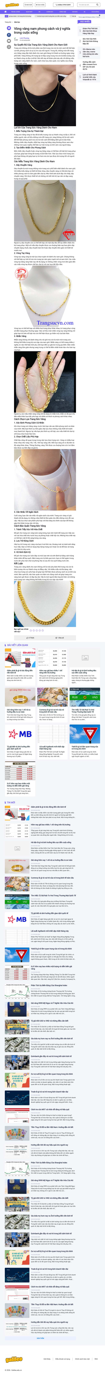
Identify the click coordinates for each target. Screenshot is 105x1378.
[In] (9, 47)
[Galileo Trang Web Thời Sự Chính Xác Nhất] (12, 5)
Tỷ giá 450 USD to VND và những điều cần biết (49, 1021)
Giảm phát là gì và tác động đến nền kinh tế (20, 671)
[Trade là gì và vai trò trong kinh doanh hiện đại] (17, 1098)
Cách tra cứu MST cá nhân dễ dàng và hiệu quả (50, 1109)
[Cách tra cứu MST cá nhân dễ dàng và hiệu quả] (17, 1115)
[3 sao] (37, 630)
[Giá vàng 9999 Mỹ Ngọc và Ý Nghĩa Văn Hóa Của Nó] (17, 1009)
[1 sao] (31, 630)
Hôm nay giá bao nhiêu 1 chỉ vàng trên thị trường (50, 671)
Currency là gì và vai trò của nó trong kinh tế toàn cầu (51, 711)
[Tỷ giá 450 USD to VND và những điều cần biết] (17, 1027)
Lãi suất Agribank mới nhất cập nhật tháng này (51, 748)
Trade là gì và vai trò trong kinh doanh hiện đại (49, 1092)
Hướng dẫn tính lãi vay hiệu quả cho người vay (49, 1145)
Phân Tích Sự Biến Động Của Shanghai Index (49, 985)
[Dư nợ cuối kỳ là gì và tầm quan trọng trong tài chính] (17, 1080)
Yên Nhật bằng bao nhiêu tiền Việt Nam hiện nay (50, 1377)
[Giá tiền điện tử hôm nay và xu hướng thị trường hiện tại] (17, 1365)
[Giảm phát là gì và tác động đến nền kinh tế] (17, 813)
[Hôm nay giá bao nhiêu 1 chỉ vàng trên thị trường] (17, 830)
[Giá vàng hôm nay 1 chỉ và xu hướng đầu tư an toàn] (17, 866)
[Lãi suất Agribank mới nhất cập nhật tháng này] (17, 937)
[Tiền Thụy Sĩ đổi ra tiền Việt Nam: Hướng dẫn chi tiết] (17, 1133)
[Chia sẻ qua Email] (9, 41)
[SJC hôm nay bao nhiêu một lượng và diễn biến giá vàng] (17, 972)
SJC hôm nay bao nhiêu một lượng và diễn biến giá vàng (18, 784)
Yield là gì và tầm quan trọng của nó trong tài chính (85, 748)
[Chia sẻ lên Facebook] (9, 35)
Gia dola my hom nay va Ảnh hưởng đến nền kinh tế (52, 1038)
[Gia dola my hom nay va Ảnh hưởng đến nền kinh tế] (17, 1044)
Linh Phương (24, 38)
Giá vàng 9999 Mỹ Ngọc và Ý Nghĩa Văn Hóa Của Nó (52, 1003)
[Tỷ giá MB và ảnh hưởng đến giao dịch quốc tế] (17, 919)
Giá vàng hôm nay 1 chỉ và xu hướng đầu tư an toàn (73, 16)
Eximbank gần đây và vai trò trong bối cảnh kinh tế (51, 1056)
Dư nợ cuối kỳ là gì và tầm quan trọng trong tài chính (52, 1074)
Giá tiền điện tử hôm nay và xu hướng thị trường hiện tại (53, 1359)
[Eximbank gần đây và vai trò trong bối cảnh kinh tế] (17, 1062)
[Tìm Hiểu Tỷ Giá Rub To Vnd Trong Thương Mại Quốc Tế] (17, 901)
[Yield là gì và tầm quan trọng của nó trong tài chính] (17, 955)
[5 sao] (43, 630)
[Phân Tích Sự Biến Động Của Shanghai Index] (17, 991)
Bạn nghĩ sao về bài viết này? (21, 630)
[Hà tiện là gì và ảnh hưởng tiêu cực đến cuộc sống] (17, 848)
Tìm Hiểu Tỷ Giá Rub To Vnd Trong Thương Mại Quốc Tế (83, 711)
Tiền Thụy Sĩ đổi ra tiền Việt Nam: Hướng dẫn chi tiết (52, 1127)
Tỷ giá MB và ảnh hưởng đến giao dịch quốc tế (18, 748)
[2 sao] (34, 630)
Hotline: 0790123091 (64, 5)
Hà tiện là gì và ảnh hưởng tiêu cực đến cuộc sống (38, 16)
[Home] (9, 28)
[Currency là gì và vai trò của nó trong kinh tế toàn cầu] (17, 884)
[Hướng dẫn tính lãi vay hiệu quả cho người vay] (17, 1151)
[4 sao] (40, 630)
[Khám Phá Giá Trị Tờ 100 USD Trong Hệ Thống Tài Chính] (17, 1346)
